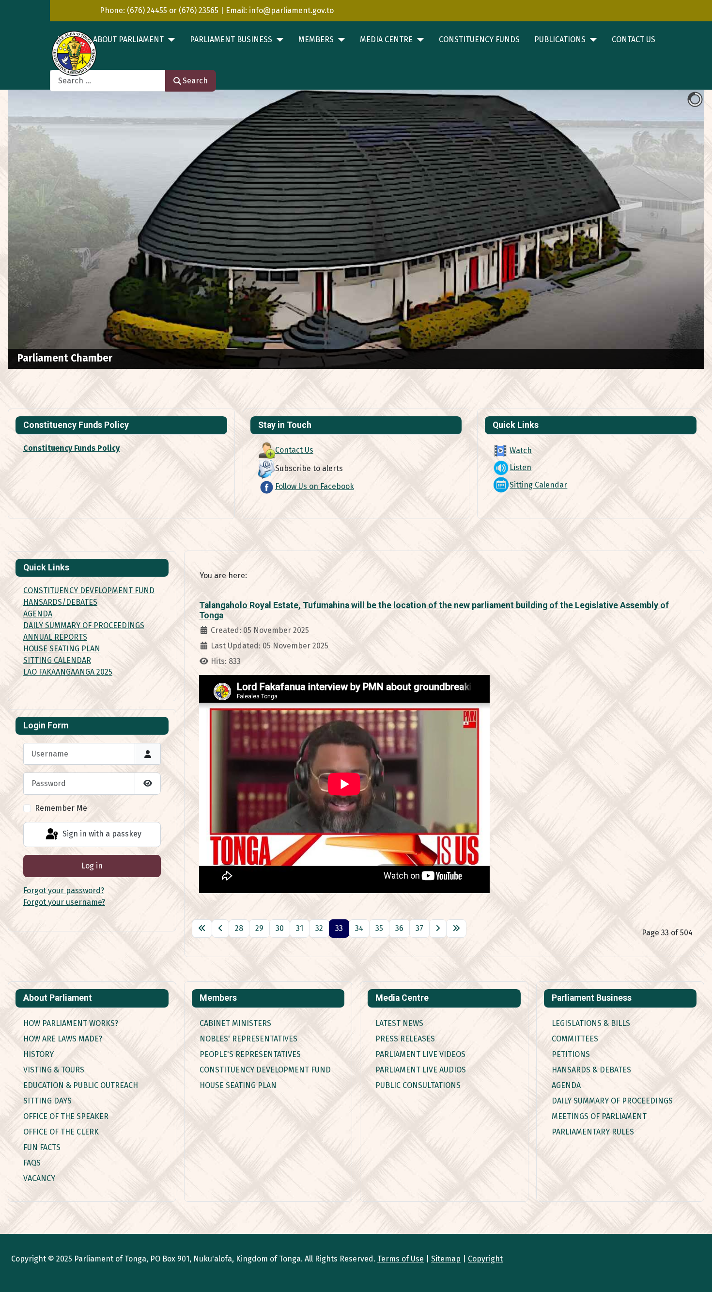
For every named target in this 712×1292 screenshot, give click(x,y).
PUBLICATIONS (560, 39)
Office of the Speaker (65, 1116)
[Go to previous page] (220, 928)
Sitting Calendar (538, 484)
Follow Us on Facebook (314, 486)
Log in (92, 865)
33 (339, 928)
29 (259, 928)
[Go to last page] (456, 928)
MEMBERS (316, 39)
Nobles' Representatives (248, 1038)
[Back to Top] (695, 1274)
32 (319, 928)
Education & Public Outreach (80, 1085)
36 (399, 928)
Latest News (399, 1023)
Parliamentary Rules (593, 1131)
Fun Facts (42, 1147)
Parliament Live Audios (420, 1069)
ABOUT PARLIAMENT (128, 39)
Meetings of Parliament (599, 1116)
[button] (674, 229)
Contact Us (633, 39)
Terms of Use (400, 1258)
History (38, 1054)
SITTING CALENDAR (57, 660)
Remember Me (61, 808)
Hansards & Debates (591, 1069)
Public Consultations (418, 1085)
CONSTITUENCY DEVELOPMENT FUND (89, 590)
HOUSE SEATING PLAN (61, 648)
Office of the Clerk (61, 1131)
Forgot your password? (63, 890)
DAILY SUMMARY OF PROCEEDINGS (83, 625)
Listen (520, 467)
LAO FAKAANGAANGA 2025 (67, 672)
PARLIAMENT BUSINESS (231, 39)
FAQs (32, 1162)
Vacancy (39, 1178)
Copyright (485, 1258)
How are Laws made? (62, 1038)
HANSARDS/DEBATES (60, 602)
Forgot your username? (64, 902)
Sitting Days (47, 1100)
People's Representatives (250, 1054)
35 (379, 928)
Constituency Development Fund (265, 1069)
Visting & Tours (53, 1069)
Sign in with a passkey (101, 833)
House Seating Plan (238, 1085)
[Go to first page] (202, 928)
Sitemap (446, 1258)
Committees (575, 1038)
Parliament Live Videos (420, 1054)
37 (419, 928)
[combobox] (108, 81)
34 (359, 928)
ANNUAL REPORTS (55, 637)
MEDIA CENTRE (386, 39)
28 (239, 928)
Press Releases (405, 1038)
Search (195, 80)
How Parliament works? (70, 1023)
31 (299, 928)
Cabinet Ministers (235, 1023)
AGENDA (37, 613)
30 (280, 928)
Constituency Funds (479, 39)
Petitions (571, 1054)
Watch (521, 450)
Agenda (566, 1085)
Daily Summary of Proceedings (612, 1100)
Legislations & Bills (591, 1023)
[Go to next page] (438, 928)
